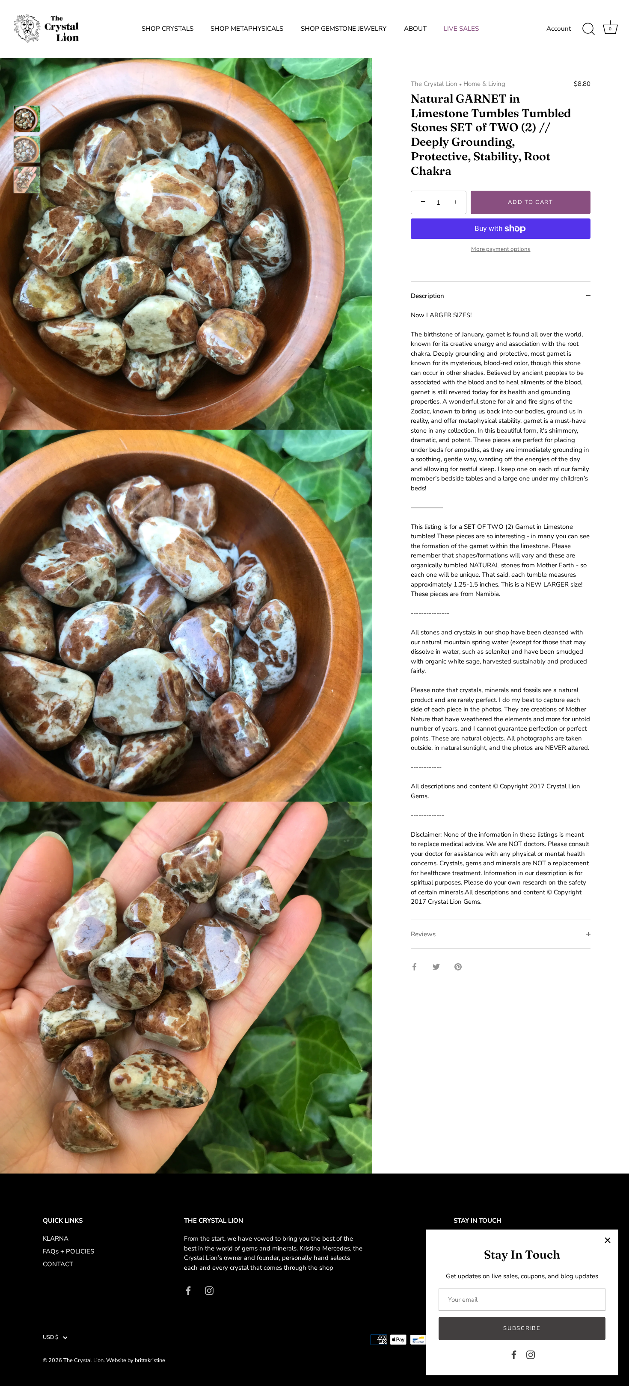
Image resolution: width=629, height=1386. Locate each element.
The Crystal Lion (434, 84)
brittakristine (150, 1360)
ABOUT (415, 28)
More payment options (501, 249)
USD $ (51, 1337)
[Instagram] (530, 1354)
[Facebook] (514, 1354)
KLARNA (55, 1238)
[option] (27, 120)
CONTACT (58, 1264)
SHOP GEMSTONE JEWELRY (343, 28)
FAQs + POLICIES (68, 1251)
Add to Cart (530, 202)
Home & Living (484, 84)
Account (558, 28)
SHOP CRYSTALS (167, 28)
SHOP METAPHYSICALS (247, 28)
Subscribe (521, 1328)
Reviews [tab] (423, 934)
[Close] (607, 1240)
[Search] (588, 29)
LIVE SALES (461, 28)
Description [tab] (427, 296)
